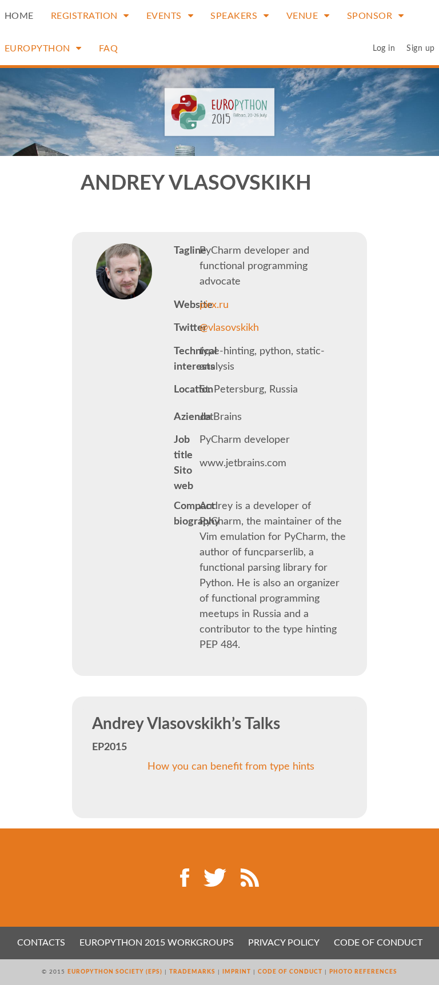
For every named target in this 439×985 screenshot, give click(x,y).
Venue (303, 16)
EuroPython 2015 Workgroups (156, 942)
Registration (86, 16)
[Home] (220, 112)
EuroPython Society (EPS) (114, 972)
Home (19, 16)
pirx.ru (214, 305)
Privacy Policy (284, 942)
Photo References (363, 972)
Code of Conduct (378, 942)
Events (165, 16)
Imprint (236, 972)
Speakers (235, 16)
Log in (384, 49)
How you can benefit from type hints (230, 767)
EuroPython (39, 48)
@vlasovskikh (229, 328)
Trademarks (192, 972)
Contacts (41, 942)
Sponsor (371, 16)
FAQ (108, 48)
